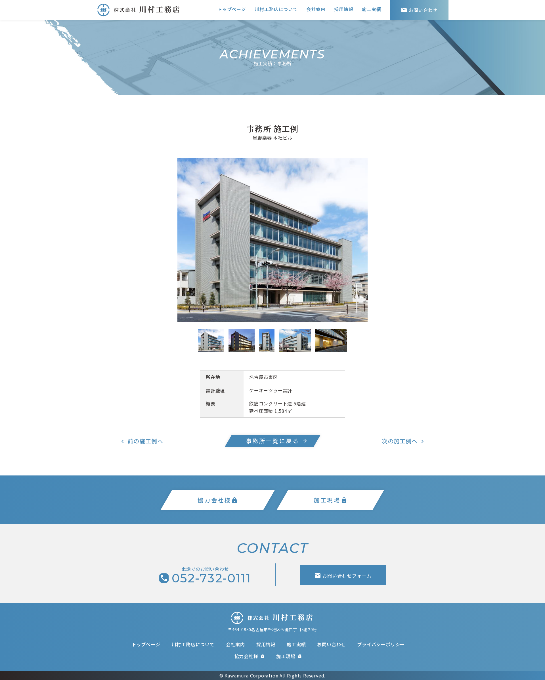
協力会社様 (249, 656)
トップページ (231, 9)
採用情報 (343, 9)
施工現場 (289, 656)
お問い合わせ (419, 10)
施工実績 (371, 9)
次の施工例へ (400, 441)
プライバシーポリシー (381, 644)
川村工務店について (276, 9)
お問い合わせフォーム (343, 575)
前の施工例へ (145, 441)
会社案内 (315, 9)
